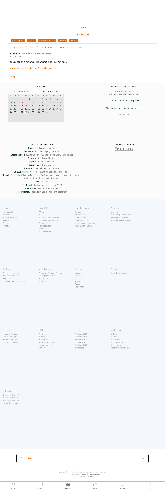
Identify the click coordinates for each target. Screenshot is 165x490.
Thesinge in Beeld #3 (11, 395)
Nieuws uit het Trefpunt (12, 275)
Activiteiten (43, 334)
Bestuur (78, 212)
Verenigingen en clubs (47, 275)
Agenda (31, 40)
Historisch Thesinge (10, 403)
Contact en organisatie (12, 273)
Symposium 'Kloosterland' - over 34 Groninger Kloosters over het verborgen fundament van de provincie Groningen (46, 177)
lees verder (124, 114)
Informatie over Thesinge (49, 217)
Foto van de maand (47, 40)
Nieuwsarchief (18, 40)
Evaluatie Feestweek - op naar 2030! (45, 185)
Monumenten (80, 278)
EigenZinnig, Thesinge (85, 476)
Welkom (44, 181)
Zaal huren (7, 278)
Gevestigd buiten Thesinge (121, 220)
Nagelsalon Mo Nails (46, 158)
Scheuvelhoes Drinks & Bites (46, 168)
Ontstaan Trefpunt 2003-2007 (14, 281)
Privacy (74, 40)
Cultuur (114, 269)
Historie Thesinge (10, 339)
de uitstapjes (116, 345)
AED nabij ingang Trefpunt (47, 151)
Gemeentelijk (44, 223)
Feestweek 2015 (81, 339)
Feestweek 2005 (81, 345)
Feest (77, 330)
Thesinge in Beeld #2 (11, 397)
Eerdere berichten (82, 220)
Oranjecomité (48, 164)
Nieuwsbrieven (80, 217)
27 (61, 108)
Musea (77, 281)
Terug (12, 76)
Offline (41, 212)
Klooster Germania (10, 342)
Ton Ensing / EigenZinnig (91, 474)
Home (32, 47)
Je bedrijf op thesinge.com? (121, 214)
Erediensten (43, 339)
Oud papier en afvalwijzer (49, 220)
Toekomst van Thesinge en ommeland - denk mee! (49, 154)
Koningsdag (79, 348)
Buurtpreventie (45, 231)
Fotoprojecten (9, 391)
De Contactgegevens (46, 161)
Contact (62, 40)
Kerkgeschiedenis (45, 345)
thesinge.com (18, 47)
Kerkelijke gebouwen (47, 342)
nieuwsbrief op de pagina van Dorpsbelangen (30, 68)
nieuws (113, 336)
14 (26, 105)
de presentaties (117, 342)
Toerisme (79, 269)
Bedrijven (115, 208)
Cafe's (77, 275)
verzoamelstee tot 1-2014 (121, 348)
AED (40, 214)
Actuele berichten (81, 214)
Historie (6, 330)
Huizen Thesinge (9, 336)
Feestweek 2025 (81, 334)
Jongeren (6, 220)
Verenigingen (45, 269)
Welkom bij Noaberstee (47, 188)
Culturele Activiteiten (119, 273)
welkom (114, 334)
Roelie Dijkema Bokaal (83, 226)
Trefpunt (7, 269)
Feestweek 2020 (81, 336)
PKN (41, 330)
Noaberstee (116, 330)
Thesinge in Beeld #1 (11, 400)
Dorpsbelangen (82, 208)
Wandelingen (80, 284)
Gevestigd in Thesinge (119, 217)
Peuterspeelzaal (45, 226)
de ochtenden (116, 339)
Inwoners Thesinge (10, 334)
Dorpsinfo (43, 208)
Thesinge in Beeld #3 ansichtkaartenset (48, 191)
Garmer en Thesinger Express (50, 273)
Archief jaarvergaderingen (85, 223)
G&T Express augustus (45, 147)
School (41, 228)
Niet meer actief (45, 278)
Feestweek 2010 (81, 342)
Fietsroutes (79, 287)
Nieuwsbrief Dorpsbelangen (71, 47)
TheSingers (43, 281)
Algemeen (114, 212)
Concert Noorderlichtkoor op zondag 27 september (45, 171)
